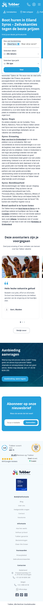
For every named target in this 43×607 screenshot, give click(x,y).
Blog (21, 502)
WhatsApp (23, 589)
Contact (21, 513)
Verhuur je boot (21, 532)
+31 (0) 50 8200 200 (23, 577)
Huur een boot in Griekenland (14, 139)
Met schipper (28, 12)
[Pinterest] (21, 595)
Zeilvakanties (11, 12)
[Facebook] (17, 595)
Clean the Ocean (21, 544)
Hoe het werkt (21, 528)
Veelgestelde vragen (21, 509)
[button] (29, 4)
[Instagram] (25, 595)
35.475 (14, 455)
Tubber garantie (21, 536)
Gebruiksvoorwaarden (21, 559)
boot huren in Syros (27, 208)
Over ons (21, 506)
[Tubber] (11, 4)
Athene (13, 219)
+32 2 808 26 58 (23, 585)
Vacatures (21, 517)
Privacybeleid (22, 555)
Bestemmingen (21, 540)
